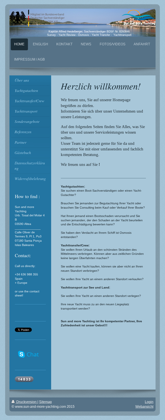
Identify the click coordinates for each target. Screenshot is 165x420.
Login (149, 402)
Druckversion (26, 402)
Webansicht (144, 406)
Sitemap (45, 402)
